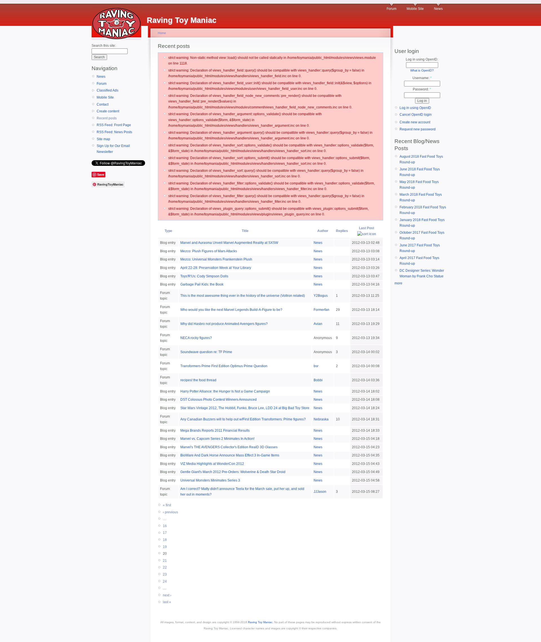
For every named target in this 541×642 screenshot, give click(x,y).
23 (165, 574)
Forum (391, 9)
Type (168, 231)
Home (162, 33)
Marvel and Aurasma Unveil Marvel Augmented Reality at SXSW (229, 243)
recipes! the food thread (198, 380)
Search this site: (104, 46)
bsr (316, 366)
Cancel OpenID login (416, 115)
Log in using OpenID (415, 108)
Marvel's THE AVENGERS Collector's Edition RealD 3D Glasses (229, 447)
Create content (108, 111)
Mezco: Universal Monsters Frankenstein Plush (216, 259)
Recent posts (107, 118)
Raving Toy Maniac (260, 622)
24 (165, 581)
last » (167, 602)
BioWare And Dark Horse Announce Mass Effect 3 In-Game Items (229, 455)
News (438, 9)
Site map (103, 139)
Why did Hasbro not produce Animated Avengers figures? (224, 324)
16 (165, 526)
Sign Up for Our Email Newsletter (113, 148)
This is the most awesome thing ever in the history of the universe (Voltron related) (242, 296)
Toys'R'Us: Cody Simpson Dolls (204, 276)
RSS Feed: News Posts (114, 132)
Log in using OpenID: (422, 59)
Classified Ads (107, 90)
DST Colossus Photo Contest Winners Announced (218, 400)
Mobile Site (415, 9)
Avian (318, 324)
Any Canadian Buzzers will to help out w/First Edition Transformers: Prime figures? (243, 419)
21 (165, 561)
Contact (102, 104)
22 (165, 567)
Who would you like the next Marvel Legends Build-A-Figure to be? (231, 310)
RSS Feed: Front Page (114, 125)
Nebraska (321, 419)
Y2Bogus (321, 296)
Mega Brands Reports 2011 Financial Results (215, 431)
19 (165, 547)
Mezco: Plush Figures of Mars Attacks (208, 251)
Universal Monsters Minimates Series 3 (210, 480)
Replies (342, 231)
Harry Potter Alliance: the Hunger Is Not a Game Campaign (225, 391)
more (398, 283)
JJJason (320, 492)
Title (245, 231)
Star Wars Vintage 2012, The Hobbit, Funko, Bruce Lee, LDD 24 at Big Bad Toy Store (244, 408)
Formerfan (321, 310)
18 (165, 540)
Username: (422, 78)
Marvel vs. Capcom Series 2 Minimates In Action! (217, 439)
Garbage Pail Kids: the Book (201, 284)
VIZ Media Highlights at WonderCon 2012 (212, 464)
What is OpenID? (422, 70)
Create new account (415, 122)
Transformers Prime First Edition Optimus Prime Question (223, 366)
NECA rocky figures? (196, 338)
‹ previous (170, 512)
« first (167, 505)
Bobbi (318, 380)
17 (165, 533)
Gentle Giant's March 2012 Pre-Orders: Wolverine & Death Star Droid (232, 472)
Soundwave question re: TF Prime (206, 352)
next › (167, 595)
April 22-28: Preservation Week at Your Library (215, 268)
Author (322, 231)
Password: (422, 89)
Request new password (418, 129)
